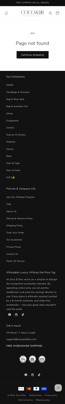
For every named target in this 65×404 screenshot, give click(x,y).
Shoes (9, 113)
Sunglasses (12, 120)
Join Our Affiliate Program (20, 197)
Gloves (10, 149)
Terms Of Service (15, 261)
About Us (11, 211)
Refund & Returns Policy (19, 218)
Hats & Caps (13, 163)
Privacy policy (51, 395)
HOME (9, 85)
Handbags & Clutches (18, 92)
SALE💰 (10, 177)
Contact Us (12, 254)
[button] (6, 13)
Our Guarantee (14, 239)
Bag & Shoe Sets (15, 99)
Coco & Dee (21, 395)
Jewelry (10, 127)
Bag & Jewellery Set (17, 106)
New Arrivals (13, 170)
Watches (10, 141)
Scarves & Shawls (16, 134)
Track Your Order (15, 232)
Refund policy (36, 395)
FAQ (8, 204)
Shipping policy (43, 400)
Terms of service (25, 400)
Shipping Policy (14, 225)
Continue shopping (32, 54)
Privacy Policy (13, 246)
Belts (9, 156)
